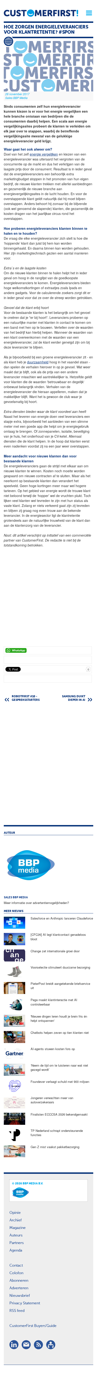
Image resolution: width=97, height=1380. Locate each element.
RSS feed (16, 1311)
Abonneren (18, 1281)
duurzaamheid (37, 362)
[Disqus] (48, 766)
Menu (87, 12)
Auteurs (15, 1235)
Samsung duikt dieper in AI (73, 698)
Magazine (17, 1228)
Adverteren (18, 1288)
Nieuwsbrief (19, 1296)
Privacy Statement (24, 1303)
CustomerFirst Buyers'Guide (33, 1326)
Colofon (16, 1273)
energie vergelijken (44, 154)
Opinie (15, 1213)
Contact (16, 1266)
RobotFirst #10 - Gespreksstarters (26, 698)
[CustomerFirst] (41, 13)
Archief (15, 1220)
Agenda (15, 1251)
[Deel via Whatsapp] (47, 650)
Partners (16, 1243)
